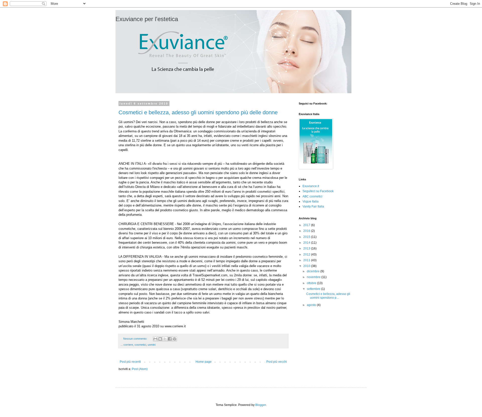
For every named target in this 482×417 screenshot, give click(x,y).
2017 (307, 225)
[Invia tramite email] (155, 338)
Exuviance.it (311, 186)
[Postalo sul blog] (160, 338)
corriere (128, 344)
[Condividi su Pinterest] (174, 338)
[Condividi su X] (164, 338)
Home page (204, 361)
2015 (307, 237)
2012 (307, 254)
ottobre (312, 283)
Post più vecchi (276, 361)
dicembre (313, 271)
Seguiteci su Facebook (318, 191)
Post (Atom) (140, 369)
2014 (307, 242)
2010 (307, 266)
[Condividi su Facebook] (169, 338)
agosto (312, 305)
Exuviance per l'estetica (146, 19)
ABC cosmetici (312, 196)
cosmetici (140, 344)
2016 (307, 231)
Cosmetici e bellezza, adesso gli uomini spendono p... (328, 295)
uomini (151, 344)
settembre (314, 289)
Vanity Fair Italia (313, 206)
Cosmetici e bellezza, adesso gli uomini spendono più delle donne (198, 112)
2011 (307, 260)
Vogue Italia (311, 201)
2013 (307, 248)
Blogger (260, 405)
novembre (314, 277)
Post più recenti (130, 361)
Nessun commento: (135, 338)
